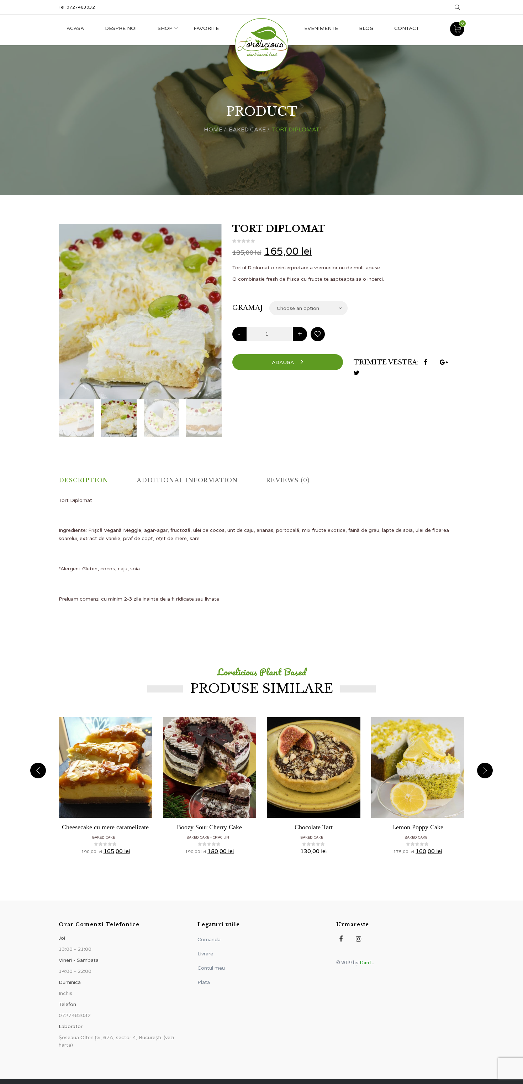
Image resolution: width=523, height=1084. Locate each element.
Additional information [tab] (187, 480)
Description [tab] (83, 480)
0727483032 (81, 7)
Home (213, 129)
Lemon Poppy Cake (417, 827)
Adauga (283, 362)
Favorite (206, 28)
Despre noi (121, 28)
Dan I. (366, 962)
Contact (406, 28)
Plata (203, 982)
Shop (165, 28)
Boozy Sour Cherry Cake (209, 827)
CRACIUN (221, 837)
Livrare (205, 954)
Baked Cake (247, 129)
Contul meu (211, 968)
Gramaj (247, 308)
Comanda (209, 940)
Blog (366, 28)
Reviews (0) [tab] (288, 480)
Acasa (75, 28)
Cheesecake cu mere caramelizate (105, 827)
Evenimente (321, 28)
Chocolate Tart (314, 827)
